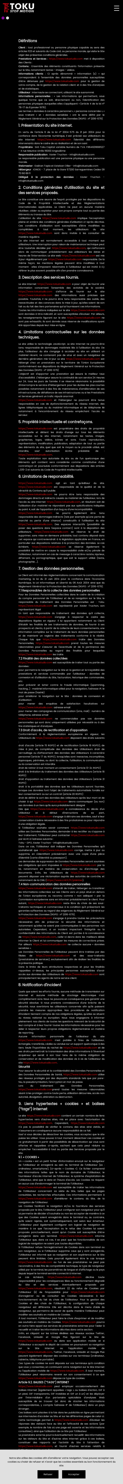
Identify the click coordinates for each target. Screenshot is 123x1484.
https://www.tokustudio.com (66, 58)
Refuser (48, 1474)
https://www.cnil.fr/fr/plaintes (64, 880)
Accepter (74, 1474)
